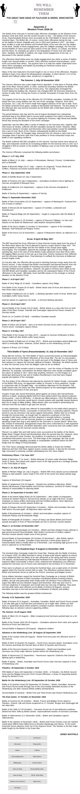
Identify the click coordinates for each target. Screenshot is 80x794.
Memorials (17, 744)
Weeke (17, 750)
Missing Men (37, 744)
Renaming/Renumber (37, 769)
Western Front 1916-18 (17, 781)
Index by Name (37, 763)
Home (17, 738)
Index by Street (17, 769)
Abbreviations (37, 756)
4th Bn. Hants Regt (37, 775)
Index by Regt (17, 775)
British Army (37, 781)
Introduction (37, 738)
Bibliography (17, 763)
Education (17, 787)
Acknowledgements (17, 756)
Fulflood (37, 750)
